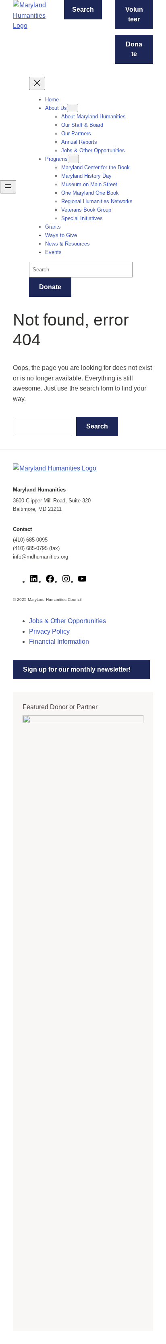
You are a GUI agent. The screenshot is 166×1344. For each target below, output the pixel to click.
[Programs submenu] (73, 159)
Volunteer (134, 14)
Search (83, 9)
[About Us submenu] (72, 108)
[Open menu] (8, 186)
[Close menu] (37, 83)
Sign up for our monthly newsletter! (77, 669)
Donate (134, 49)
